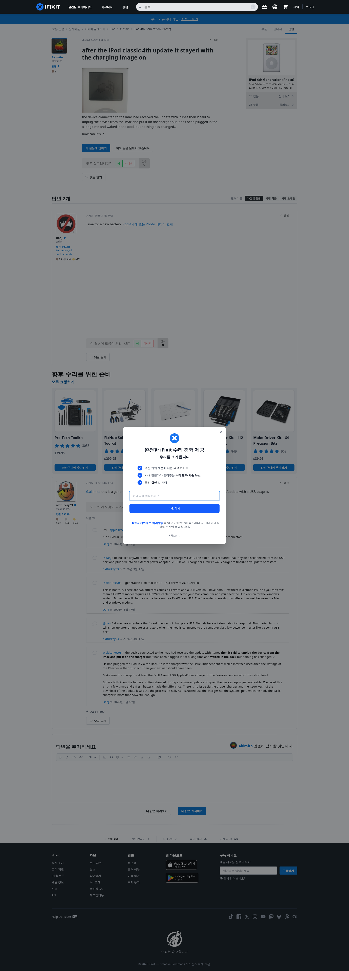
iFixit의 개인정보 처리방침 (147, 523)
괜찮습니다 (174, 535)
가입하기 (174, 508)
